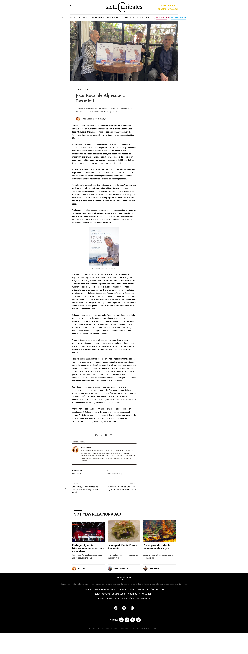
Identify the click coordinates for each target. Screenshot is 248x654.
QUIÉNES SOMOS (102, 594)
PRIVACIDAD (145, 629)
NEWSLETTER (145, 594)
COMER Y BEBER (136, 589)
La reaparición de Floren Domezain (122, 546)
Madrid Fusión (161, 17)
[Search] (71, 5)
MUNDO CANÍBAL (119, 589)
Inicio (64, 18)
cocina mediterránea (113, 473)
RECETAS (160, 589)
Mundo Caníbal (113, 18)
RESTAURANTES (102, 589)
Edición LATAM (74, 18)
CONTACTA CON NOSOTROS (124, 594)
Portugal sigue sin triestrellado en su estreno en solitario (88, 548)
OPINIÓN (150, 589)
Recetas (149, 18)
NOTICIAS (88, 589)
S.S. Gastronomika (178, 17)
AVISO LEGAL (134, 629)
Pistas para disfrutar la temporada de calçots (156, 546)
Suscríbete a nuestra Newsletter (168, 6)
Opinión (140, 18)
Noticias (86, 18)
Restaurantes (98, 18)
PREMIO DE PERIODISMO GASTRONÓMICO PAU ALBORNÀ (124, 598)
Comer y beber (128, 18)
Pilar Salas (86, 447)
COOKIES (155, 629)
